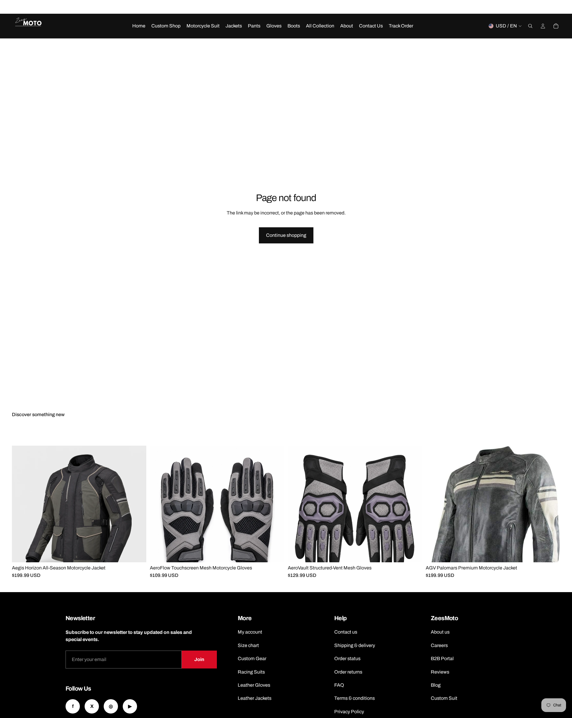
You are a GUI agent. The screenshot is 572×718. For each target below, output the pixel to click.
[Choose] (137, 553)
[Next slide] (90, 439)
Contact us (345, 631)
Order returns (348, 671)
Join (199, 659)
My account (250, 631)
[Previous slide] (68, 439)
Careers (439, 645)
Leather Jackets (254, 698)
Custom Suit (444, 698)
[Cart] (555, 26)
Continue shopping (286, 235)
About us (440, 631)
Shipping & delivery (354, 645)
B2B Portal (442, 658)
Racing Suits (251, 671)
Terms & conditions (354, 698)
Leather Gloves (254, 685)
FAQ (339, 685)
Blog (436, 685)
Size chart (248, 645)
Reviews (440, 671)
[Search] (530, 26)
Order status (347, 658)
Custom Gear (252, 658)
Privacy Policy (349, 711)
